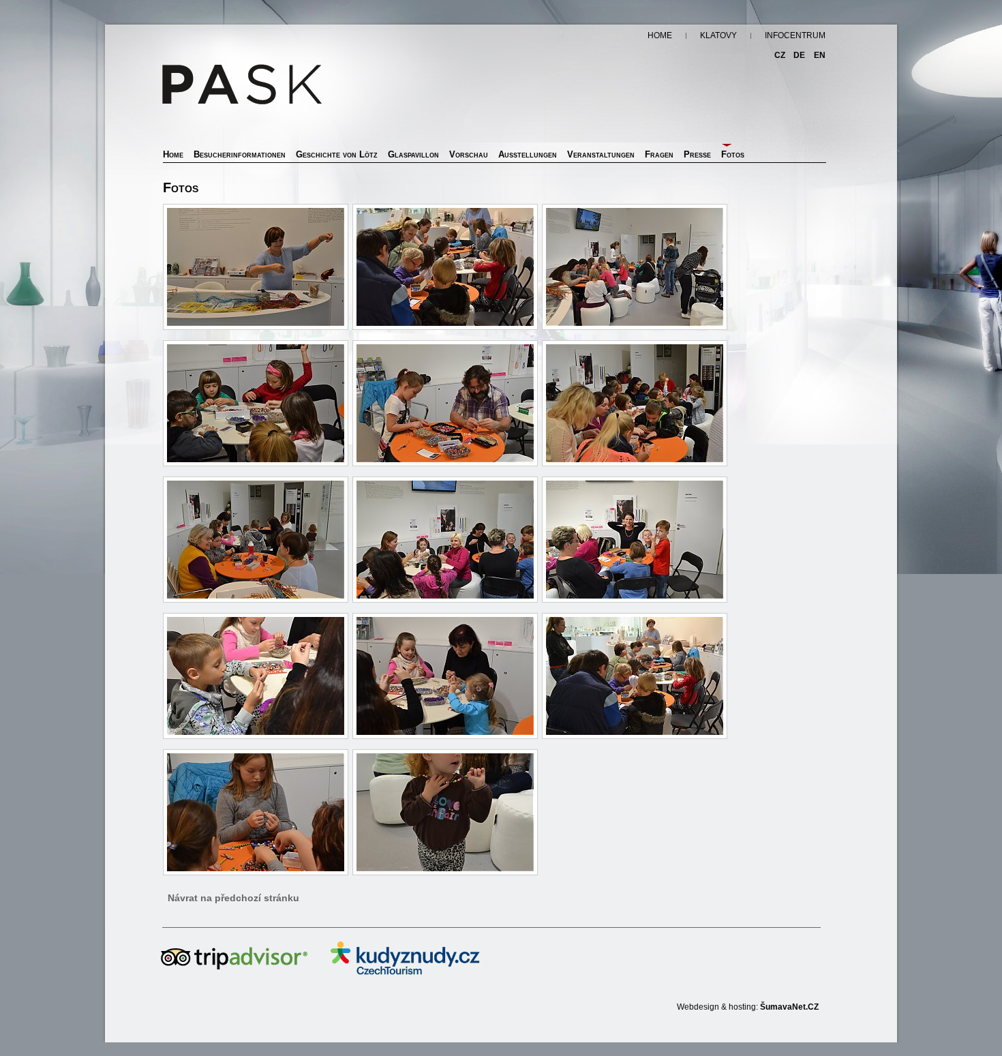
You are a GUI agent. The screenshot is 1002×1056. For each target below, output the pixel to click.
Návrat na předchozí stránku (233, 897)
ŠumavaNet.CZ (789, 1007)
